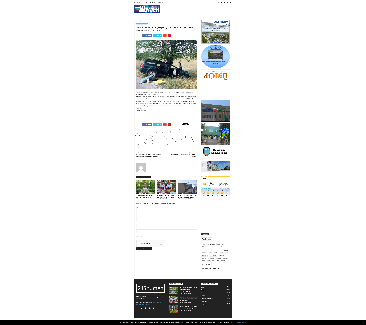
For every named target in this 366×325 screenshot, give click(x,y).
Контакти (153, 2)
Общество (181, 193)
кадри (210, 257)
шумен (206, 268)
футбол (223, 265)
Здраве (203, 300)
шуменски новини (210, 272)
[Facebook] (218, 2)
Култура (203, 308)
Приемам (233, 322)
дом (137, 21)
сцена (203, 265)
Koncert (215, 243)
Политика (204, 306)
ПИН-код (204, 251)
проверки (218, 262)
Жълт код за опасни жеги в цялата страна (184, 155)
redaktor (140, 30)
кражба (216, 257)
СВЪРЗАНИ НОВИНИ (143, 177)
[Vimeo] (224, 2)
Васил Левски (224, 246)
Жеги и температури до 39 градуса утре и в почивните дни (145, 197)
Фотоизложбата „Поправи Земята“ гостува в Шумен (188, 311)
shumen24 (221, 243)
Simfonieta (204, 246)
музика (226, 257)
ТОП (146, 23)
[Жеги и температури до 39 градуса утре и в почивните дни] (145, 187)
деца (226, 254)
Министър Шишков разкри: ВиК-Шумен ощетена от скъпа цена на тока (187, 197)
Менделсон (220, 248)
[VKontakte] (227, 2)
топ (218, 265)
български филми (206, 254)
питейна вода (211, 262)
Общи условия (241, 322)
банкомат (223, 251)
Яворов (217, 251)
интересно (204, 257)
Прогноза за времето (142, 193)
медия (221, 257)
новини (221, 260)
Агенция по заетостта (214, 246)
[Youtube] (230, 2)
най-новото (204, 260)
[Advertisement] (197, 9)
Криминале (142, 21)
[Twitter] (221, 2)
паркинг (204, 262)
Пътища (160, 193)
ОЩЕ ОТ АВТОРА (156, 177)
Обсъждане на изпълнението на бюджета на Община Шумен (148, 155)
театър (213, 265)
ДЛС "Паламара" (211, 248)
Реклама (160, 2)
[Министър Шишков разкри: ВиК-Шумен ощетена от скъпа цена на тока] (187, 187)
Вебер (203, 248)
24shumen (206, 243)
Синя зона (210, 251)
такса (208, 265)
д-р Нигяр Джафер (217, 254)
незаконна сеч (213, 260)
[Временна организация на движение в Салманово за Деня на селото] (166, 187)
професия (225, 262)
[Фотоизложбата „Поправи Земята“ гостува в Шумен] (173, 313)
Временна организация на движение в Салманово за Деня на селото (166, 197)
